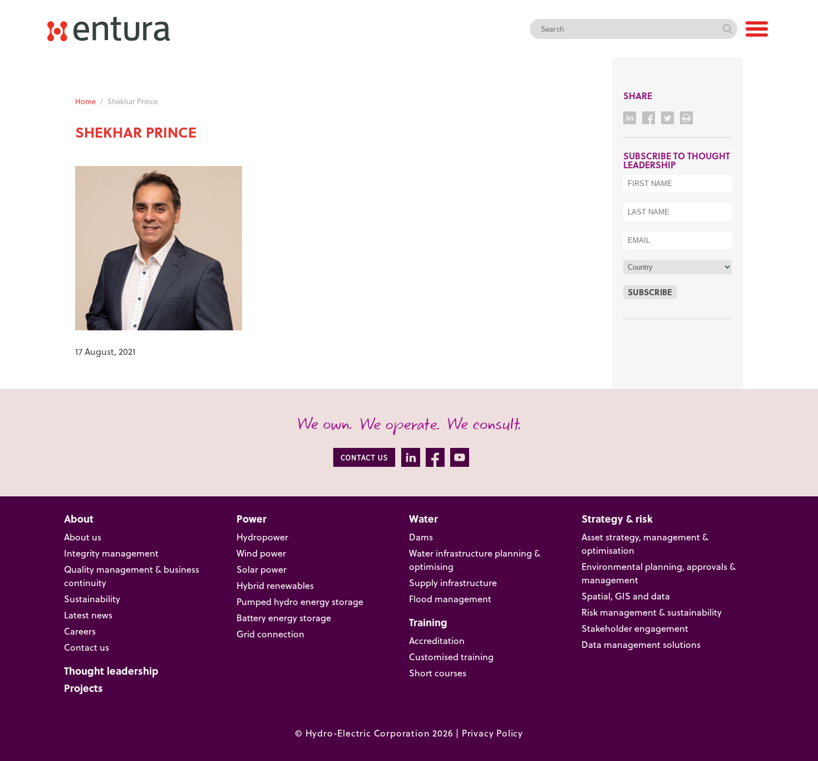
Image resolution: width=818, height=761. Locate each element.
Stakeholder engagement (635, 628)
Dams (421, 537)
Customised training (451, 657)
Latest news (88, 615)
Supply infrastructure (453, 583)
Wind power (261, 553)
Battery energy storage (283, 618)
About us (82, 537)
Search (727, 29)
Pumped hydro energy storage (299, 602)
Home (85, 101)
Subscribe (650, 292)
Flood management (450, 599)
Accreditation (437, 641)
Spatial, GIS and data (626, 596)
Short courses (437, 673)
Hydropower (262, 537)
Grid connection (270, 634)
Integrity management (111, 553)
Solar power (261, 569)
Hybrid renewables (275, 585)
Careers (80, 631)
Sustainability (92, 599)
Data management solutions (641, 644)
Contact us (86, 647)
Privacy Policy (492, 733)
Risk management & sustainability (652, 612)
